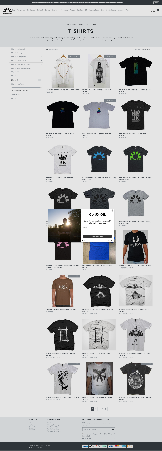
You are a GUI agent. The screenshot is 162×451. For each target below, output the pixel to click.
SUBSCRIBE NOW (97, 236)
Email (85, 227)
